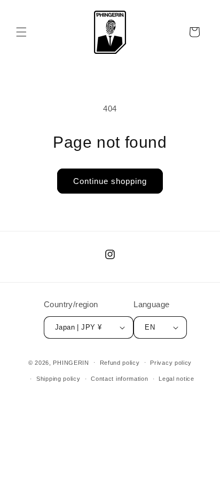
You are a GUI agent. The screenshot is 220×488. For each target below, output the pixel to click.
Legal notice (176, 378)
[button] (21, 32)
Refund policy (120, 362)
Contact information (119, 378)
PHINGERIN (71, 362)
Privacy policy (171, 362)
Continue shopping (110, 181)
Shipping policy (58, 378)
